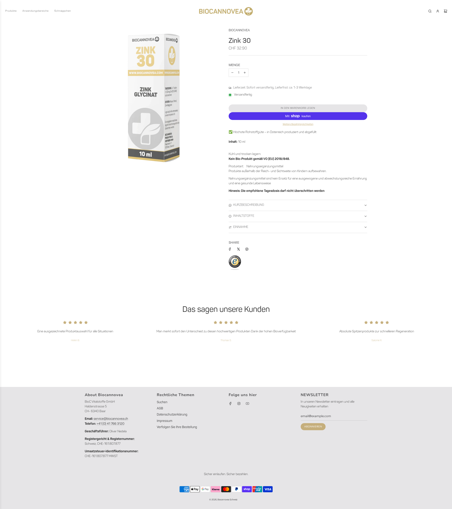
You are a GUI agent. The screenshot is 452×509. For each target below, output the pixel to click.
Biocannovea (239, 30)
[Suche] (430, 11)
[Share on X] (238, 249)
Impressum (164, 421)
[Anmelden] (438, 11)
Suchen (162, 402)
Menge (234, 65)
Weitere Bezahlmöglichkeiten (298, 124)
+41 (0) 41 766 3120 (110, 424)
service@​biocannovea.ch (111, 419)
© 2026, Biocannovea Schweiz (223, 500)
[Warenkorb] (445, 11)
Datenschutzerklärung (172, 414)
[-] (232, 73)
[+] (244, 73)
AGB (160, 408)
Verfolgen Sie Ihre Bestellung (177, 427)
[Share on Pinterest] (247, 249)
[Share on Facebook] (230, 249)
